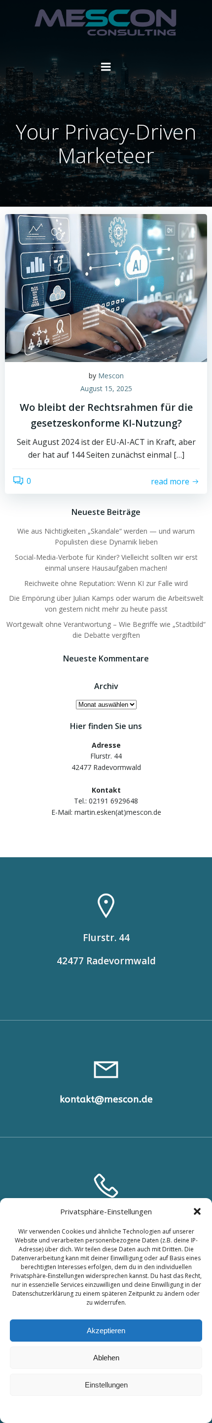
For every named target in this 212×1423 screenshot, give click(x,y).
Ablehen (106, 1357)
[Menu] (106, 67)
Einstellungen (106, 1385)
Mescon (111, 375)
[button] (197, 1211)
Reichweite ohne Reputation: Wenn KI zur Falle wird (106, 583)
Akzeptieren (106, 1330)
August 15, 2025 (106, 388)
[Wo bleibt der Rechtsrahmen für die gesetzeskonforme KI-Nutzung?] (106, 287)
